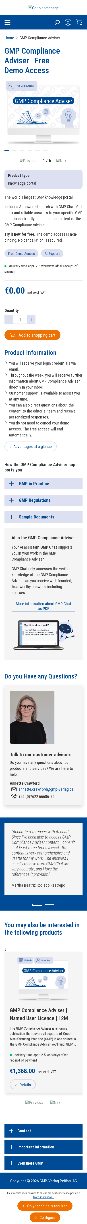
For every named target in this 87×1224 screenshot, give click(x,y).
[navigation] (43, 1102)
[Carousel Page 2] (14, 150)
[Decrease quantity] (8, 319)
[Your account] (68, 22)
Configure (47, 1217)
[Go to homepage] (44, 7)
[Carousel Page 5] (37, 150)
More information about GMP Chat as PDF (43, 606)
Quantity (11, 310)
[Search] (57, 22)
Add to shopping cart (36, 335)
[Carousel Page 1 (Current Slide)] (6, 150)
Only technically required (47, 1206)
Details (25, 1084)
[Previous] (28, 160)
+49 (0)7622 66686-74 (36, 796)
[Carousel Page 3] (22, 150)
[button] (37, 904)
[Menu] (7, 23)
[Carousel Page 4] (30, 150)
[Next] (62, 160)
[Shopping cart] (79, 22)
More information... (43, 1197)
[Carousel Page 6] (45, 150)
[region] (43, 122)
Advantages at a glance (32, 446)
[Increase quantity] (31, 319)
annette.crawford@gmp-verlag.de (46, 789)
